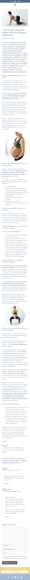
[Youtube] (15, 1)
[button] (15, 4)
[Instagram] (12, 1)
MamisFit (6, 445)
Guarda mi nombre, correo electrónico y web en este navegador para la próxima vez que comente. (16, 557)
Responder (6, 483)
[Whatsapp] (17, 1)
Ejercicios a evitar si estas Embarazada (13, 448)
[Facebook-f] (10, 1)
